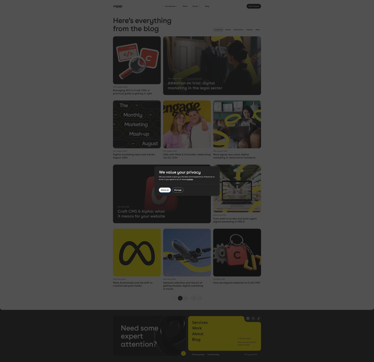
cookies (189, 179)
